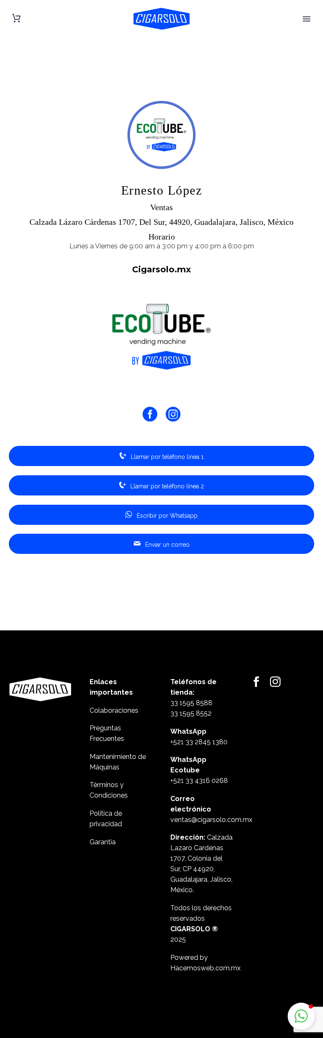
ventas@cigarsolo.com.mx (211, 820)
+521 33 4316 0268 (199, 781)
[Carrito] (16, 18)
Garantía (103, 842)
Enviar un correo (166, 544)
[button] (301, 1016)
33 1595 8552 (191, 713)
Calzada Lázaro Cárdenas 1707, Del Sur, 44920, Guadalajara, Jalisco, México (161, 222)
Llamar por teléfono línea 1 (166, 456)
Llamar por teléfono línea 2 (166, 486)
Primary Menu (306, 19)
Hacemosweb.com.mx (205, 968)
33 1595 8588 (191, 703)
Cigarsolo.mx (161, 269)
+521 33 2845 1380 (199, 742)
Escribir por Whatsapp (166, 515)
